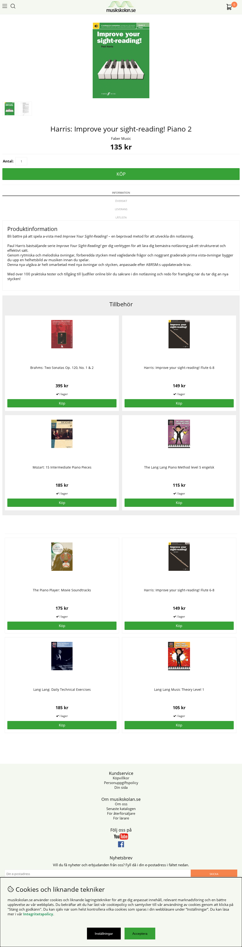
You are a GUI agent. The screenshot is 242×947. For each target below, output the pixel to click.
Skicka (214, 874)
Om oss (121, 804)
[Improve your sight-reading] (121, 96)
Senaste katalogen (121, 808)
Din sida (121, 787)
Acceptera (139, 933)
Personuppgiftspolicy (121, 782)
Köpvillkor (121, 778)
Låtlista (121, 217)
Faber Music (121, 138)
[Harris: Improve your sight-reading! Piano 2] (25, 109)
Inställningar (104, 933)
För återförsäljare (121, 813)
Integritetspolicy (38, 914)
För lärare (121, 818)
